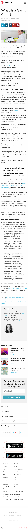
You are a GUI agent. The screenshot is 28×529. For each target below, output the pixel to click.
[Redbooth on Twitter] (21, 528)
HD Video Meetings (19, 499)
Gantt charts (10, 65)
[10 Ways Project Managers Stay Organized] (4, 374)
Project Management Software (9, 426)
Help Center (17, 480)
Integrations (17, 471)
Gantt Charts (17, 494)
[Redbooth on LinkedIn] (24, 528)
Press (4, 474)
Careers (5, 466)
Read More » (13, 355)
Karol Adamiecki (5, 94)
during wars (17, 110)
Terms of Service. (13, 520)
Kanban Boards (17, 496)
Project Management (17, 487)
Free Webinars (5, 411)
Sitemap (5, 480)
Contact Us (5, 477)
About (4, 469)
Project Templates (18, 469)
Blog (4, 471)
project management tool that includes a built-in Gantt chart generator (13, 185)
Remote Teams (6, 496)
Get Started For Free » (14, 397)
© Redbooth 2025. (13, 512)
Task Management (18, 491)
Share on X (21, 175)
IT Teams (5, 491)
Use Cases (5, 484)
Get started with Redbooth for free (17, 288)
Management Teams (8, 494)
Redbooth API (17, 474)
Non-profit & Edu (7, 499)
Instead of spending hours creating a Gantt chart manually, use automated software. (13, 172)
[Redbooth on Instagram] (26, 528)
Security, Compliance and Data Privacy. (13, 515)
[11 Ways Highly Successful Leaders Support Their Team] (4, 364)
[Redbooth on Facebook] (19, 528)
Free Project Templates (7, 416)
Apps (15, 477)
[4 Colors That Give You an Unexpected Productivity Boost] (4, 354)
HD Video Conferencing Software (10, 421)
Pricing (15, 466)
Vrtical (18, 321)
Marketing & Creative (6, 487)
